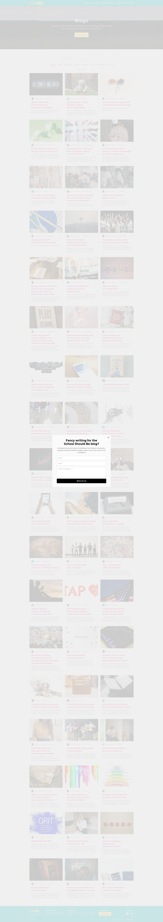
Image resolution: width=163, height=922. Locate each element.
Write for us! (81, 481)
